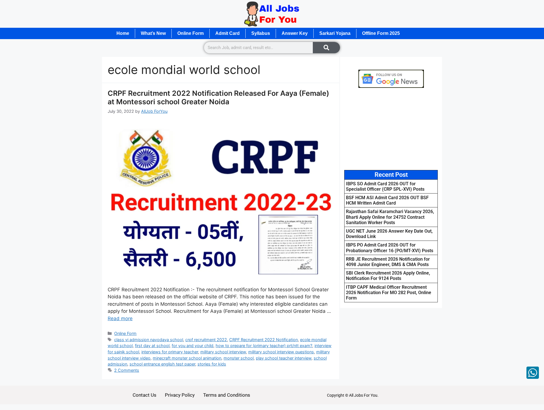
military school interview (223, 351)
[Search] (326, 47)
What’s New (153, 33)
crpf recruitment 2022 (206, 339)
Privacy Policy (180, 395)
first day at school (152, 345)
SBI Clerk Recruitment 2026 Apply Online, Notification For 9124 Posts (388, 275)
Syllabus (260, 33)
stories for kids (211, 364)
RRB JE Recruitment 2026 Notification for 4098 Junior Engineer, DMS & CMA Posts (388, 261)
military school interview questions (281, 351)
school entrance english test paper (162, 364)
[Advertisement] (391, 129)
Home (122, 33)
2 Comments (126, 370)
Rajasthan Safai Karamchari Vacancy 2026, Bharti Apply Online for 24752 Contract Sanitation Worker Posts (390, 217)
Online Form (190, 33)
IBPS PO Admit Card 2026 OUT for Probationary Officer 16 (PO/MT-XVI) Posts (389, 247)
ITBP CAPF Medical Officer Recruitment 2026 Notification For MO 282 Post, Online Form (388, 292)
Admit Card (227, 33)
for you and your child (192, 345)
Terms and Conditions (226, 395)
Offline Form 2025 (381, 33)
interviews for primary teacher (169, 351)
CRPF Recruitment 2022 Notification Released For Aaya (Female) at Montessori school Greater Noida (218, 97)
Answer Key (295, 33)
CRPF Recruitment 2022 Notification (263, 339)
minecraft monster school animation (187, 358)
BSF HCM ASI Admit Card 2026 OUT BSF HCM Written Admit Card (387, 200)
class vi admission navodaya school (148, 339)
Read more (120, 318)
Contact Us (144, 395)
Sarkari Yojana (334, 33)
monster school (239, 358)
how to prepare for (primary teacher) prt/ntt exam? (264, 345)
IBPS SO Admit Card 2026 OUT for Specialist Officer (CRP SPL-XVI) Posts (385, 186)
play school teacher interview (283, 358)
